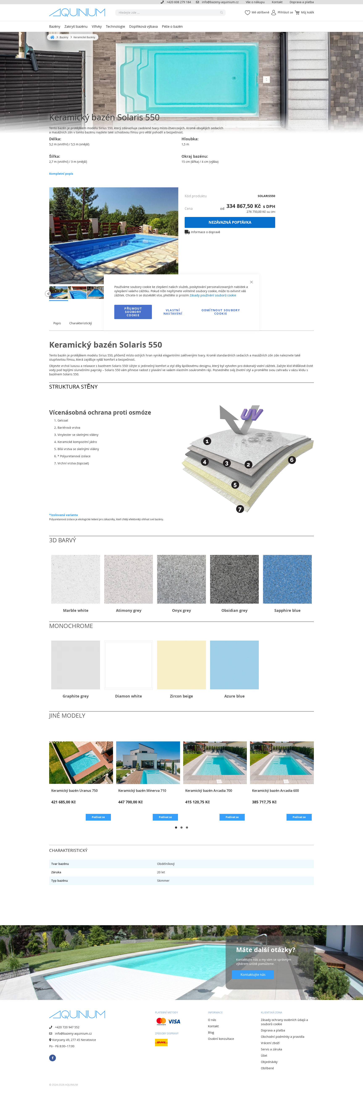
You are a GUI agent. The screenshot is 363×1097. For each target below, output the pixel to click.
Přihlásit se (285, 12)
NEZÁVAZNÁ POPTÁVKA (230, 222)
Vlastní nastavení (172, 311)
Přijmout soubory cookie (133, 311)
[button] (48, 293)
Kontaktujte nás (253, 974)
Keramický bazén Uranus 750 (74, 790)
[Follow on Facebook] (52, 1058)
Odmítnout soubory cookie (220, 311)
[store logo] (78, 12)
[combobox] (170, 12)
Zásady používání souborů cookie (213, 295)
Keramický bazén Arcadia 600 (275, 790)
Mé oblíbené (260, 12)
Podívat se (98, 817)
